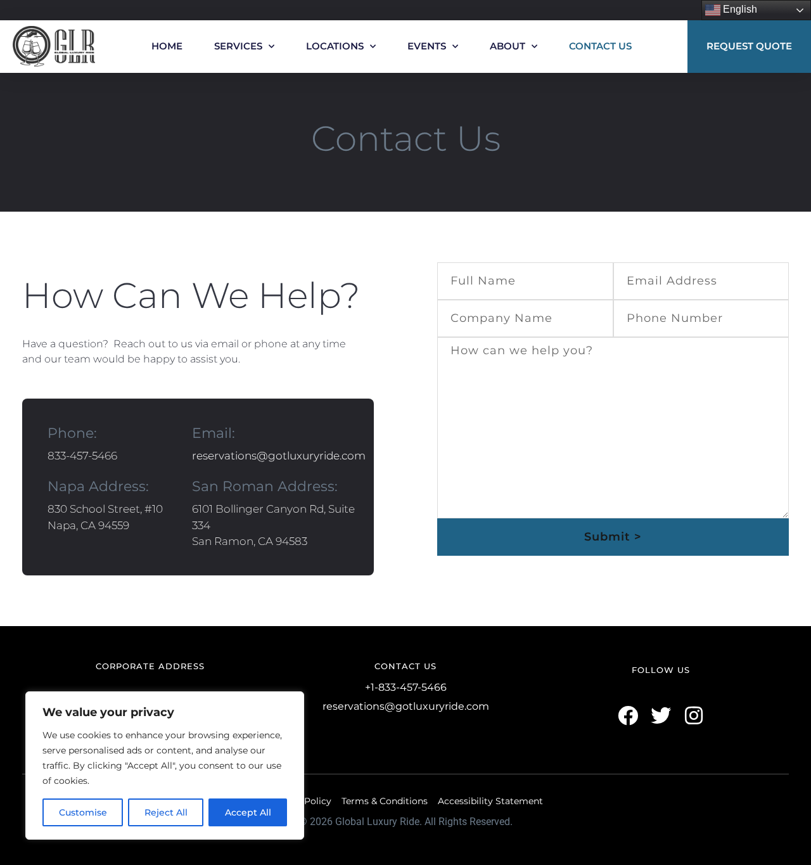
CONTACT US (600, 46)
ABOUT (507, 46)
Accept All (248, 812)
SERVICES (238, 46)
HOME (166, 46)
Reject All (166, 812)
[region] (164, 765)
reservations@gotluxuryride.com (279, 455)
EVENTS (426, 46)
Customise (83, 812)
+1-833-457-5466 (406, 687)
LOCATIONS (335, 46)
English (738, 9)
